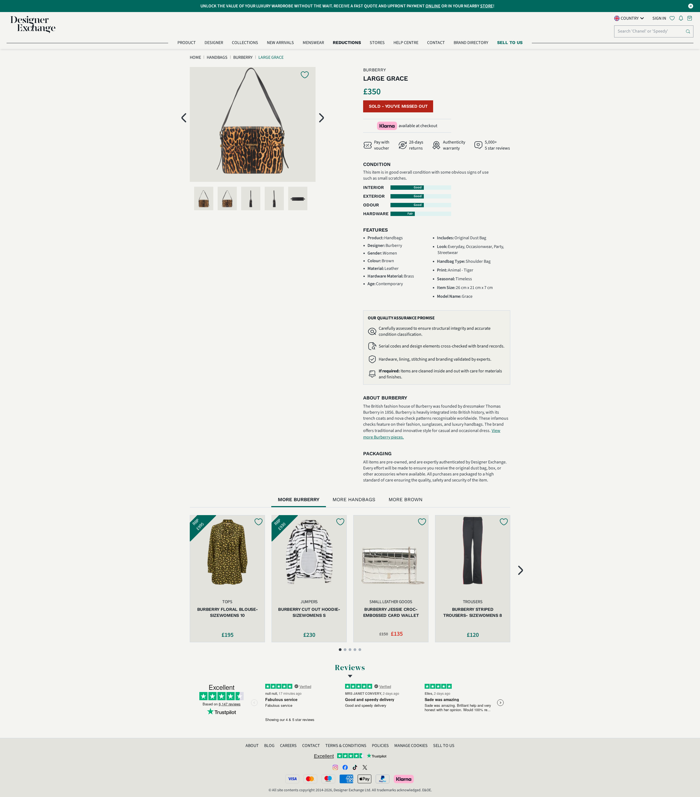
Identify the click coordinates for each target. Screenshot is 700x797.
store (486, 6)
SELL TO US (443, 746)
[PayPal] (383, 779)
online (433, 6)
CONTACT (311, 746)
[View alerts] (682, 19)
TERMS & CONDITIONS (345, 746)
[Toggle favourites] (673, 18)
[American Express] (346, 779)
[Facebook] (345, 767)
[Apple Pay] (364, 779)
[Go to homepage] (33, 24)
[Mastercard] (310, 779)
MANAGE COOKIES (411, 746)
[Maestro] (328, 779)
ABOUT (252, 746)
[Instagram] (335, 767)
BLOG (269, 746)
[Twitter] (365, 767)
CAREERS (288, 746)
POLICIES (380, 746)
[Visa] (292, 779)
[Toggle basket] (690, 18)
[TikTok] (355, 767)
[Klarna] (404, 779)
